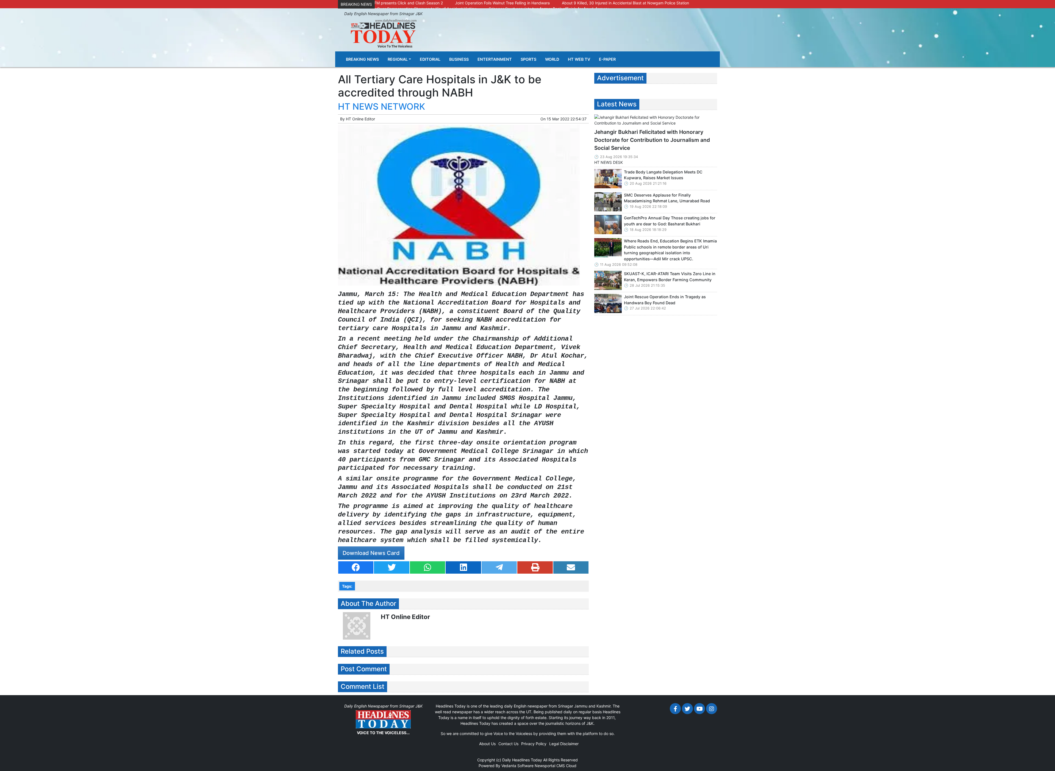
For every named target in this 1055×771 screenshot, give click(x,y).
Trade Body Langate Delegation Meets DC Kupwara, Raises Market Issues (663, 175)
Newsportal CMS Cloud (555, 765)
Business (459, 59)
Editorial (430, 59)
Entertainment (494, 59)
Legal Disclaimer (564, 743)
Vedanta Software (517, 765)
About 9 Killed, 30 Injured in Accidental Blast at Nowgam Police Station (625, 3)
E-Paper (607, 59)
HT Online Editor (360, 119)
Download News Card (371, 553)
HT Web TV (579, 59)
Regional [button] (398, 59)
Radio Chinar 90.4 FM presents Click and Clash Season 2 (392, 3)
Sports (528, 59)
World (552, 59)
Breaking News (362, 59)
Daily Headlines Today (522, 760)
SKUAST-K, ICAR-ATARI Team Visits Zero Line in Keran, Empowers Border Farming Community (669, 276)
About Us (487, 743)
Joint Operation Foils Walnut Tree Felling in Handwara (502, 3)
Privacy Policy (533, 743)
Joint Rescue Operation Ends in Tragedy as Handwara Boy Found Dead (665, 299)
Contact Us (508, 743)
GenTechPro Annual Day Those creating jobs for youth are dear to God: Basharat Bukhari (669, 220)
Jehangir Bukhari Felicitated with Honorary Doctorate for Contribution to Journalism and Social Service (652, 140)
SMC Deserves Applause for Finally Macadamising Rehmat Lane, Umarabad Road (667, 198)
